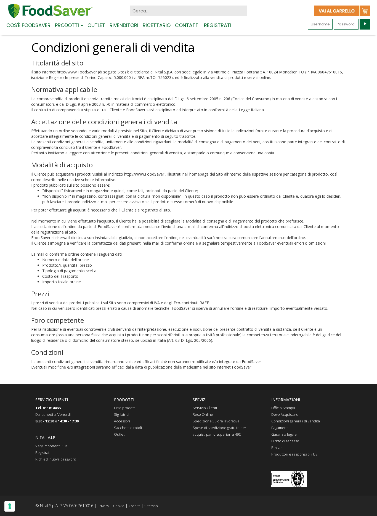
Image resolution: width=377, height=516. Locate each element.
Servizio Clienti (205, 407)
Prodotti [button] (67, 25)
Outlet (96, 25)
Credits (134, 505)
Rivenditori (124, 25)
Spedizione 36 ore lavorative (216, 421)
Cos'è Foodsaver (28, 25)
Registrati (217, 25)
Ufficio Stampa (283, 407)
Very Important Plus (51, 445)
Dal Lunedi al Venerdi (53, 414)
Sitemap (151, 505)
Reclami (277, 447)
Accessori (122, 421)
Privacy (103, 505)
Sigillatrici (121, 414)
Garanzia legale (284, 434)
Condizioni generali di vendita (295, 421)
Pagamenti (279, 427)
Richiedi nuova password (55, 459)
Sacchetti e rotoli (128, 427)
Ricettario (157, 25)
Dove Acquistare (284, 414)
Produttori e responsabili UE (294, 454)
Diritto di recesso (285, 440)
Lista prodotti (125, 407)
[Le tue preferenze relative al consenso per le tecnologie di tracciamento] (9, 506)
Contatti (187, 25)
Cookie (118, 505)
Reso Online (203, 414)
